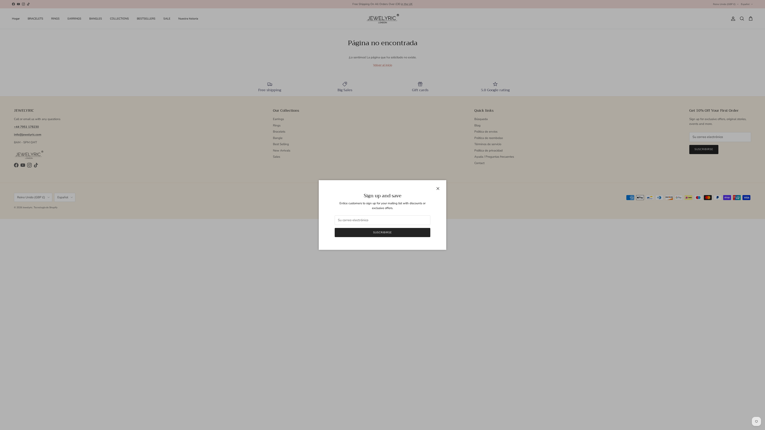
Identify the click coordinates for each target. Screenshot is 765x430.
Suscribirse (382, 232)
